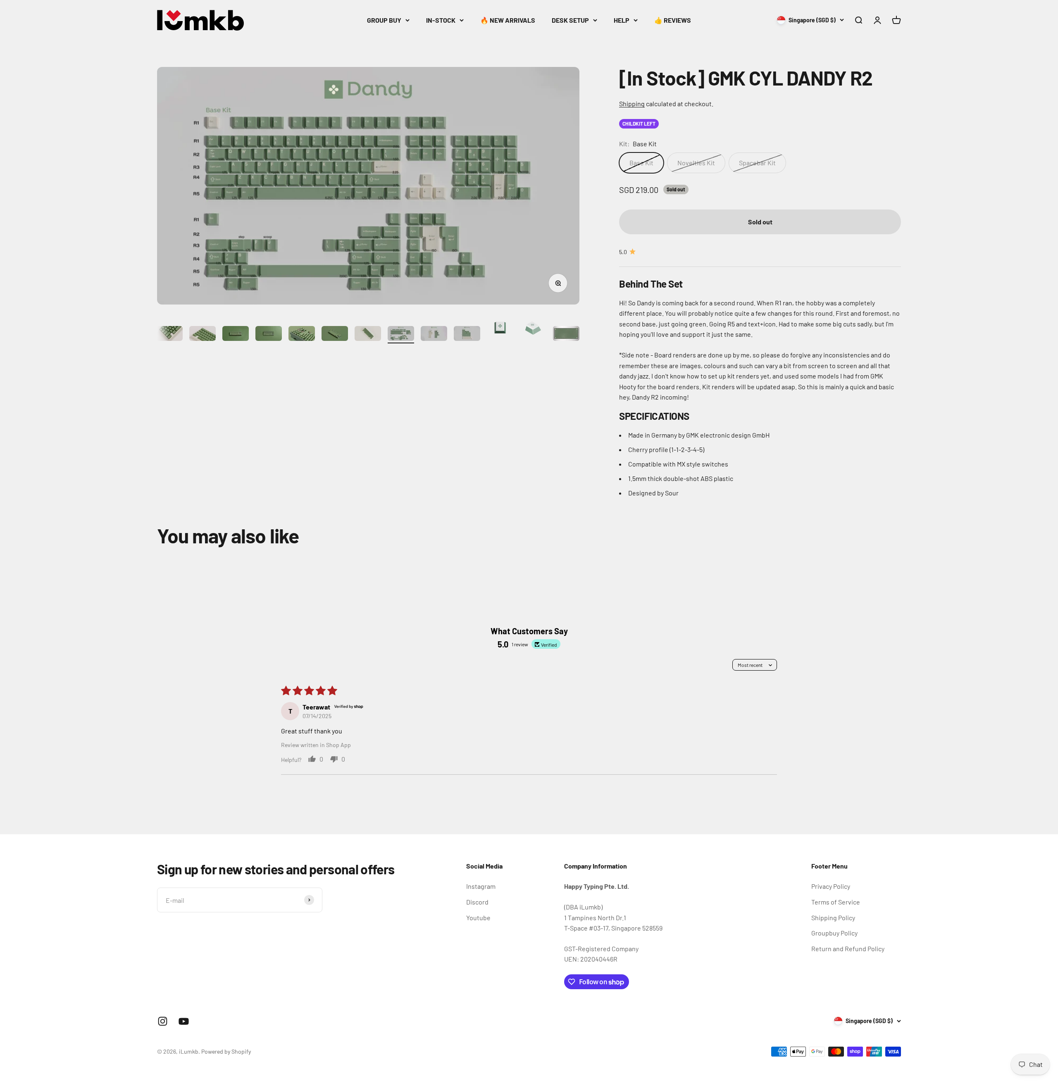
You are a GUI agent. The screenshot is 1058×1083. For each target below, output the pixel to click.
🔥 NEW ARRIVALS (507, 20)
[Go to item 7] (202, 334)
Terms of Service (835, 902)
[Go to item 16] (500, 328)
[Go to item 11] (335, 334)
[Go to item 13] (401, 334)
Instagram (481, 886)
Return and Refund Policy (847, 948)
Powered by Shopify (226, 1051)
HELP (621, 20)
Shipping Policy (833, 917)
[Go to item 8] (235, 334)
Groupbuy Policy (834, 933)
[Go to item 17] (533, 328)
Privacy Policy (830, 886)
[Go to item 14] (434, 334)
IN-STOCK (440, 20)
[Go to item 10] (301, 334)
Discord (477, 902)
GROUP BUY (384, 20)
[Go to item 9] (268, 334)
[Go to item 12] (368, 334)
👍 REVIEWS (672, 20)
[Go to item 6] (169, 334)
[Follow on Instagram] (162, 1021)
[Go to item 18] (566, 334)
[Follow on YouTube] (183, 1021)
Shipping (632, 103)
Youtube (478, 917)
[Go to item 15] (467, 334)
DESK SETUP (570, 20)
